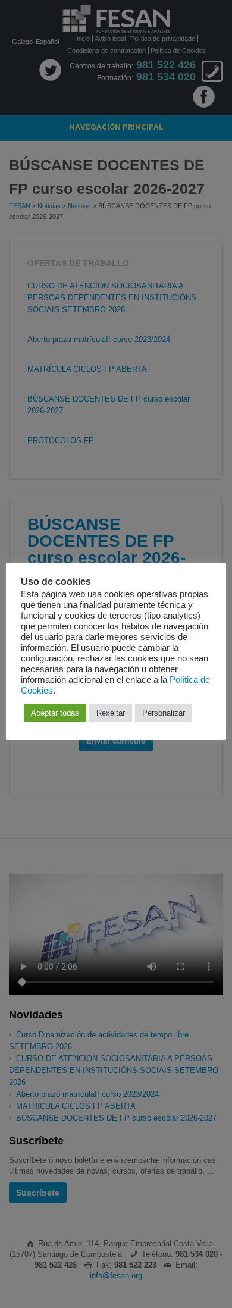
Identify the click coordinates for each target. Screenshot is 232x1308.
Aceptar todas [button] (55, 712)
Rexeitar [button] (110, 712)
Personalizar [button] (163, 712)
